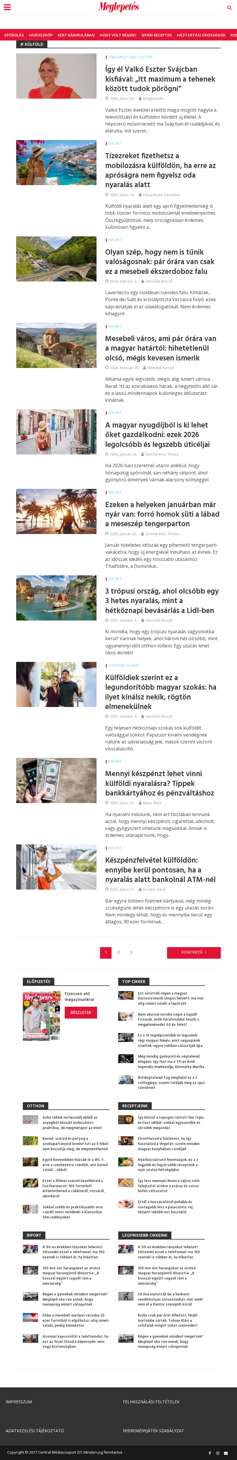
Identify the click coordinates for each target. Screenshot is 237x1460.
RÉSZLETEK (81, 1012)
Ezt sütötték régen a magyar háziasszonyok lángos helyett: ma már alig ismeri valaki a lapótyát (171, 998)
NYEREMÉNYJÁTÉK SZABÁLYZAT (153, 1430)
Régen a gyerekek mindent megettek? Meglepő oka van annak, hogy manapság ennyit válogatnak (75, 1299)
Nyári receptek (157, 35)
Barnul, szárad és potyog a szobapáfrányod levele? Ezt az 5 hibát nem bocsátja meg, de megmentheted (75, 1144)
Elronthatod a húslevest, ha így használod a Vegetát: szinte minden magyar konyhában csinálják (168, 1144)
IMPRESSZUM (19, 1401)
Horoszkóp (41, 35)
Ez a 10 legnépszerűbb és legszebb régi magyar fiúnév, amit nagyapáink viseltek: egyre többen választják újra (170, 1040)
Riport (115, 143)
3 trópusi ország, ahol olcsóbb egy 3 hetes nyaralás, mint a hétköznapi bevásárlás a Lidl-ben (162, 601)
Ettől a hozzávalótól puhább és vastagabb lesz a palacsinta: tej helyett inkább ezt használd (165, 1207)
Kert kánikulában (76, 35)
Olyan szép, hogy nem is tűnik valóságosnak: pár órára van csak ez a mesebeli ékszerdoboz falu (159, 262)
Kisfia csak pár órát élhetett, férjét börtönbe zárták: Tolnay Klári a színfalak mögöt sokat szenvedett (168, 1320)
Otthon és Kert (124, 665)
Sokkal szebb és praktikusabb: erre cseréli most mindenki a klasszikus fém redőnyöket (72, 1212)
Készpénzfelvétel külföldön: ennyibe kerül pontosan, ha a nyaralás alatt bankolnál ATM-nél (160, 870)
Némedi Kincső (159, 281)
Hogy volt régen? (118, 35)
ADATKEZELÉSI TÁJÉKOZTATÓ (35, 1430)
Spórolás (14, 35)
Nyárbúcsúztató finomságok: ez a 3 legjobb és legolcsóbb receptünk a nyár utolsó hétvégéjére (168, 1165)
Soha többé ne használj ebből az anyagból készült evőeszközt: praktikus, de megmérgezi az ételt (72, 1123)
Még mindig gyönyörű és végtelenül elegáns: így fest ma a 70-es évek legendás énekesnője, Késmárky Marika (171, 1061)
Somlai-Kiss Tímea (162, 454)
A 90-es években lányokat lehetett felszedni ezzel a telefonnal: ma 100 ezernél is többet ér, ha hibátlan (73, 1252)
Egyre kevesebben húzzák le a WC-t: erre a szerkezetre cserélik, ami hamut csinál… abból (75, 1165)
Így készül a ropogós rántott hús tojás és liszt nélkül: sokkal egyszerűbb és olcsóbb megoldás (171, 1123)
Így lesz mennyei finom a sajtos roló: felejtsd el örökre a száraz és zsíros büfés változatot (169, 1186)
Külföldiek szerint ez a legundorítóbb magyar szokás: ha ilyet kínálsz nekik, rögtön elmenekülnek (160, 692)
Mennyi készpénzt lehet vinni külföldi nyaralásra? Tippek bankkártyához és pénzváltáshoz (159, 783)
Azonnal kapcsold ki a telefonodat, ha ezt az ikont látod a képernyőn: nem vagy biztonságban (75, 1341)
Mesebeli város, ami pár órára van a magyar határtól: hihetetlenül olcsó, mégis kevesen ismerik (160, 348)
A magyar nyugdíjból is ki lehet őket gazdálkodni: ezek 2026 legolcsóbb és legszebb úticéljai (157, 435)
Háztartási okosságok (201, 35)
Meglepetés (153, 98)
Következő (192, 952)
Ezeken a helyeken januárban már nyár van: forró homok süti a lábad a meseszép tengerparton (162, 514)
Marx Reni (152, 802)
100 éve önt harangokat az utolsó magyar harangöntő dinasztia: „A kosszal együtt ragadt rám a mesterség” (71, 1276)
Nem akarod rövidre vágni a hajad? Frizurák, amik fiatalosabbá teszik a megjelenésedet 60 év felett (168, 1020)
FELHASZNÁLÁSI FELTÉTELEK (151, 1401)
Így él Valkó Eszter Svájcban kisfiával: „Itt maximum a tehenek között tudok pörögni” (160, 79)
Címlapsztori (122, 57)
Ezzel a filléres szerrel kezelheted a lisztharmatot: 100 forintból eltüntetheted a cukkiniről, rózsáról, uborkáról (73, 1189)
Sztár (146, 57)
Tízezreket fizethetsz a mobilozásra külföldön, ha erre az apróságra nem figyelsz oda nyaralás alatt (160, 171)
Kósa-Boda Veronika (161, 194)
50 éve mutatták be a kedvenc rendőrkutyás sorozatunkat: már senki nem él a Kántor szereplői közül (170, 1299)
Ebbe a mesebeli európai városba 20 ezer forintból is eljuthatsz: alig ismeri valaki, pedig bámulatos (75, 1320)
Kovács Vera (154, 889)
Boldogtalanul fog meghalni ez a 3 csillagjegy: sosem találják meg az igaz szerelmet (171, 1083)
